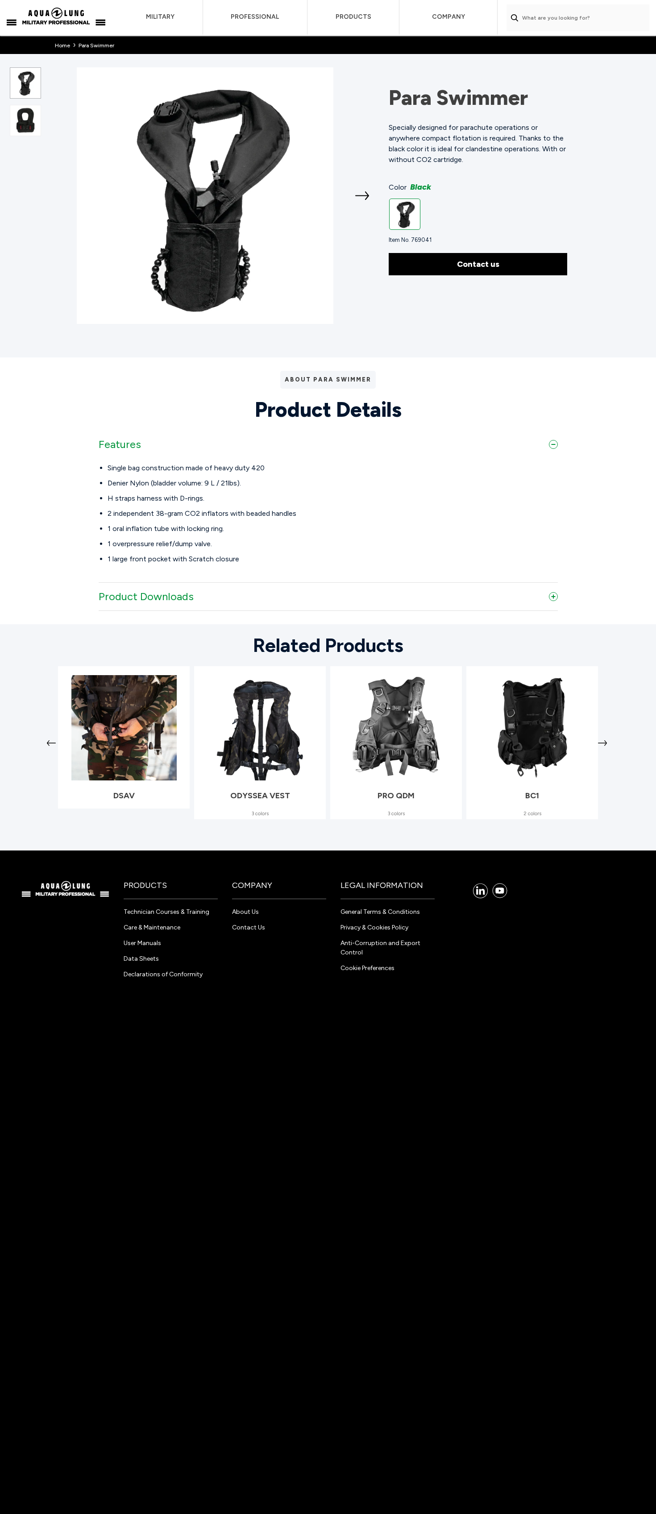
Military (160, 17)
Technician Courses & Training (166, 912)
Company (448, 17)
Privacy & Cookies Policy (374, 927)
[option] (205, 195)
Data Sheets (141, 958)
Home (62, 45)
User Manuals (142, 943)
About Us (245, 912)
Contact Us (248, 927)
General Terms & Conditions (380, 912)
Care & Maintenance (152, 927)
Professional (255, 17)
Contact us (478, 264)
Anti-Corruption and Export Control (380, 947)
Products (353, 17)
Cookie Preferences (367, 968)
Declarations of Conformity (163, 974)
